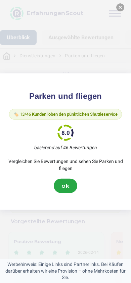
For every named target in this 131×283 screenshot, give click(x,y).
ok (65, 185)
